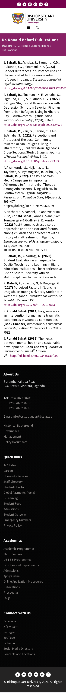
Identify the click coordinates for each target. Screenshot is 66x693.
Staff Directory (13, 482)
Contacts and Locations (19, 654)
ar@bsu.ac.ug (43, 416)
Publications (12, 587)
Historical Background (18, 425)
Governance (11, 431)
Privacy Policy (13, 525)
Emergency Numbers (17, 520)
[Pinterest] (46, 4)
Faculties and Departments (21, 565)
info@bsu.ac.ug (23, 416)
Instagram (10, 632)
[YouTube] (35, 4)
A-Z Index (10, 465)
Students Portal (14, 487)
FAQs (7, 598)
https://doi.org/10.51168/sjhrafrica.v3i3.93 (31, 161)
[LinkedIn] (41, 4)
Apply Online (12, 576)
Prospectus (11, 592)
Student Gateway (15, 514)
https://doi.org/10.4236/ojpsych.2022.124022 (33, 125)
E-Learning (11, 498)
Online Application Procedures (23, 581)
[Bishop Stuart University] (33, 18)
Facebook (10, 621)
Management (12, 436)
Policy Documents (15, 442)
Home (24, 45)
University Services (16, 476)
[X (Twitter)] (24, 4)
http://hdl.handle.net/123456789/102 (34, 356)
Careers (9, 471)
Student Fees (12, 503)
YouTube (9, 638)
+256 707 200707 (19, 408)
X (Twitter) (11, 627)
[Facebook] (19, 4)
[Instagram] (30, 4)
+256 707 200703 (20, 398)
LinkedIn (9, 643)
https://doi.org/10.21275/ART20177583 (29, 305)
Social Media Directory (18, 648)
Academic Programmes (19, 549)
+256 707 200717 (19, 403)
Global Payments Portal (19, 492)
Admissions (11, 509)
